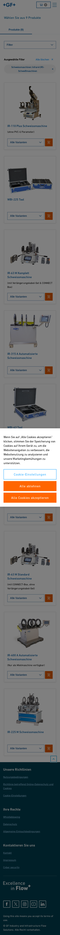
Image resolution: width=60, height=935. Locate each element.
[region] (30, 467)
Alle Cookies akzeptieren (30, 498)
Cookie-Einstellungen (30, 474)
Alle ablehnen (30, 486)
